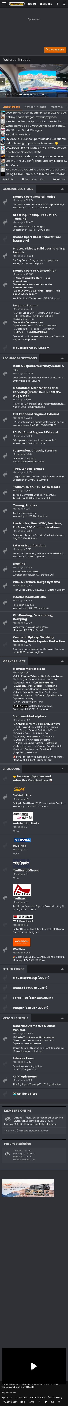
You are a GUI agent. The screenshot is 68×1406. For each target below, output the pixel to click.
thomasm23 (43, 498)
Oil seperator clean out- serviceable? (34, 440)
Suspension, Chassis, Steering (35, 451)
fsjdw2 (39, 630)
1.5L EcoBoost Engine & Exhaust (35, 432)
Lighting (19, 564)
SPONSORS (11, 769)
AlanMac (31, 1117)
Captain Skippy (56, 589)
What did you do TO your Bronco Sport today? (39, 204)
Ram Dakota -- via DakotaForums (35, 1040)
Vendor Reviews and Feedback (33, 749)
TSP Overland (23, 921)
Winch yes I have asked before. (30, 627)
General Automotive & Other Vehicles (34, 1028)
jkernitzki (43, 516)
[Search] (64, 4)
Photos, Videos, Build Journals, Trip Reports (39, 250)
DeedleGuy (43, 207)
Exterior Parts (23, 682)
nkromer (41, 443)
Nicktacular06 (36, 461)
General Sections (17, 189)
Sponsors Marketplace (29, 716)
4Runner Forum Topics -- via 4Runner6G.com (32, 286)
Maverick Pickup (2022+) (31, 978)
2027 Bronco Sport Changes (29, 226)
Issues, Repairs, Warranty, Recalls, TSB (38, 368)
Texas (36, 328)
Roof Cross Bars (22, 589)
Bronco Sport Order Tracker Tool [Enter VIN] (37, 239)
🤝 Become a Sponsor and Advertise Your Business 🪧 (32, 778)
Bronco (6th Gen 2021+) (30, 988)
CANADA (50, 328)
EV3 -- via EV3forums (28, 1043)
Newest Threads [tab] (35, 107)
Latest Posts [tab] (11, 107)
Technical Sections (19, 358)
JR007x (36, 380)
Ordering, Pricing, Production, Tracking (35, 217)
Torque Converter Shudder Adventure (34, 495)
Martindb (44, 608)
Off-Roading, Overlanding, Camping (33, 617)
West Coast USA (48, 325)
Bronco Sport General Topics (34, 197)
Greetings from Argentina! (27, 1066)
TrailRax (19, 899)
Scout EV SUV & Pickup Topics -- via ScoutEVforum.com (36, 292)
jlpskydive (55, 1084)
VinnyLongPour (35, 652)
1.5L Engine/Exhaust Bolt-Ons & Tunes (36, 679)
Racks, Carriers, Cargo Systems (36, 582)
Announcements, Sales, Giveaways (38, 724)
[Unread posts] (57, 4)
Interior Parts (44, 682)
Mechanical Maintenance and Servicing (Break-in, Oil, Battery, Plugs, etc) (37, 392)
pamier (32, 339)
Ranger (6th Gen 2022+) (30, 1008)
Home (31, 1401)
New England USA (50, 312)
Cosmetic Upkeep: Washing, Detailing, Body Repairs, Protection (39, 639)
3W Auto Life (22, 795)
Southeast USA (44, 316)
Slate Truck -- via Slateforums (35, 1037)
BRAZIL (19, 332)
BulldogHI (19, 1117)
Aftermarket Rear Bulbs (26, 571)
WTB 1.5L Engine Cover (33, 706)
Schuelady (44, 229)
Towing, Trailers (25, 505)
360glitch (34, 932)
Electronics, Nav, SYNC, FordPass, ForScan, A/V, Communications (37, 525)
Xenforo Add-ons (18, 1387)
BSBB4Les (42, 479)
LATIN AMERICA (38, 332)
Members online (17, 1110)
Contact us (21, 1397)
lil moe (28, 1124)
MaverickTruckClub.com (31, 348)
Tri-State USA (23, 316)
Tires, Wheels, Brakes (28, 469)
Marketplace (14, 661)
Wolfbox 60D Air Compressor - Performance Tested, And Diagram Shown (29, 93)
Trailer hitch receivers (25, 513)
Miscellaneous (24, 695)
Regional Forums (25, 305)
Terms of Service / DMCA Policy (46, 1397)
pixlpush (38, 263)
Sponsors (7, 1397)
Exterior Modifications (29, 545)
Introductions (23, 1058)
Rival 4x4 (19, 846)
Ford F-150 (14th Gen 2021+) (33, 998)
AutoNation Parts (26, 823)
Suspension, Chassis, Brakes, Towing (36, 689)
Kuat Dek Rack (21, 298)
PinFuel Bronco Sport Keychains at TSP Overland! (40, 929)
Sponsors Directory (26, 752)
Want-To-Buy (24, 698)
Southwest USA (24, 325)
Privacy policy (10, 1401)
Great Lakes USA (25, 312)
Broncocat (42, 709)
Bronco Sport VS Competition (34, 271)
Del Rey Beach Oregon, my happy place (35, 260)
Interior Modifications (29, 597)
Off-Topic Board (25, 1077)
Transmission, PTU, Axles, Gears (36, 487)
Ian (33, 1159)
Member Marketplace (29, 669)
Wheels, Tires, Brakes (29, 685)
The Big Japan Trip (23, 1084)
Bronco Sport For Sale (50, 695)
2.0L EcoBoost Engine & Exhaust (36, 414)
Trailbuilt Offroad (26, 870)
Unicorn (32, 538)
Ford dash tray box (23, 605)
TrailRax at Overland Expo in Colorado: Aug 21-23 (40, 906)
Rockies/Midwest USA (29, 322)
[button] (4, 4)
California (21, 328)
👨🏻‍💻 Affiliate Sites (25, 1094)
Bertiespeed (44, 1117)
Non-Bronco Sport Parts (29, 701)
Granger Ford (44, 760)
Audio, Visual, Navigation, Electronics (36, 692)
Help (22, 1401)
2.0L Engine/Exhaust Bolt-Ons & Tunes (39, 676)
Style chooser (9, 1392)
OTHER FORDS (13, 969)
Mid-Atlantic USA (25, 319)
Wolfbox (19, 949)
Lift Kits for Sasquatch (24, 458)
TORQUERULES (48, 425)
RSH (21, 1124)
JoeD (55, 1117)
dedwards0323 (37, 407)
